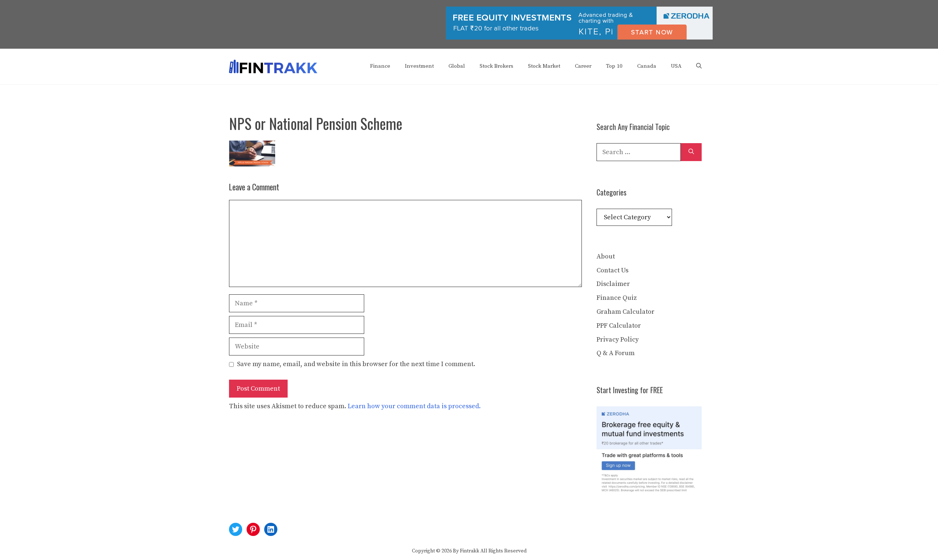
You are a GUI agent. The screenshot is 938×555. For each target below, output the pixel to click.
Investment (419, 66)
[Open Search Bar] (699, 66)
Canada (646, 66)
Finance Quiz (617, 298)
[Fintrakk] (273, 66)
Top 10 (614, 66)
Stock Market (544, 66)
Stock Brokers (496, 66)
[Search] (691, 152)
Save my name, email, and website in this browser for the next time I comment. (356, 364)
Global (456, 66)
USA (676, 66)
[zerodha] (579, 38)
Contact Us (612, 270)
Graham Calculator (625, 312)
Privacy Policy (618, 339)
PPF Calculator (619, 325)
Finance (380, 66)
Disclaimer (613, 284)
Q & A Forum (616, 353)
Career (583, 66)
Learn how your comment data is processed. (414, 406)
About (606, 256)
